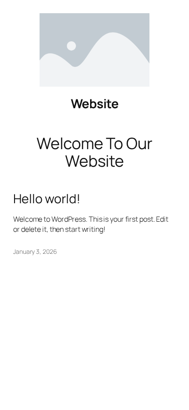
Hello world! (46, 199)
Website (95, 103)
